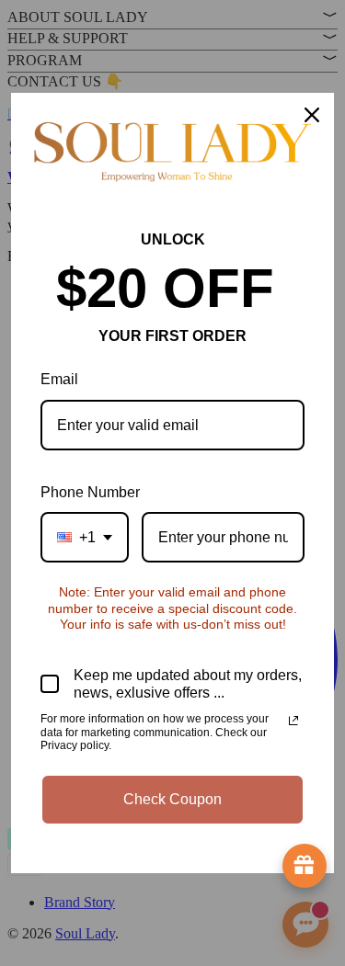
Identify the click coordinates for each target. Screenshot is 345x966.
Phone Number (90, 492)
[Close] (312, 115)
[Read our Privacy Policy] (293, 721)
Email (59, 379)
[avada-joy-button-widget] (304, 866)
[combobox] (84, 537)
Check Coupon (172, 799)
